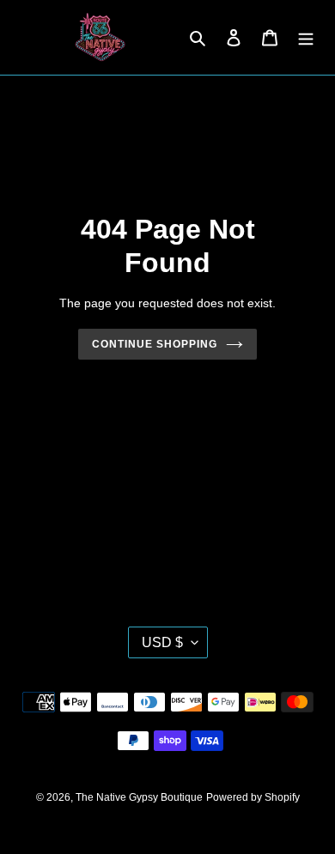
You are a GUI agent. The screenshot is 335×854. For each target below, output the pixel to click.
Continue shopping (154, 344)
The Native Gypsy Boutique (139, 797)
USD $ (162, 642)
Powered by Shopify (253, 797)
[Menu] (306, 37)
